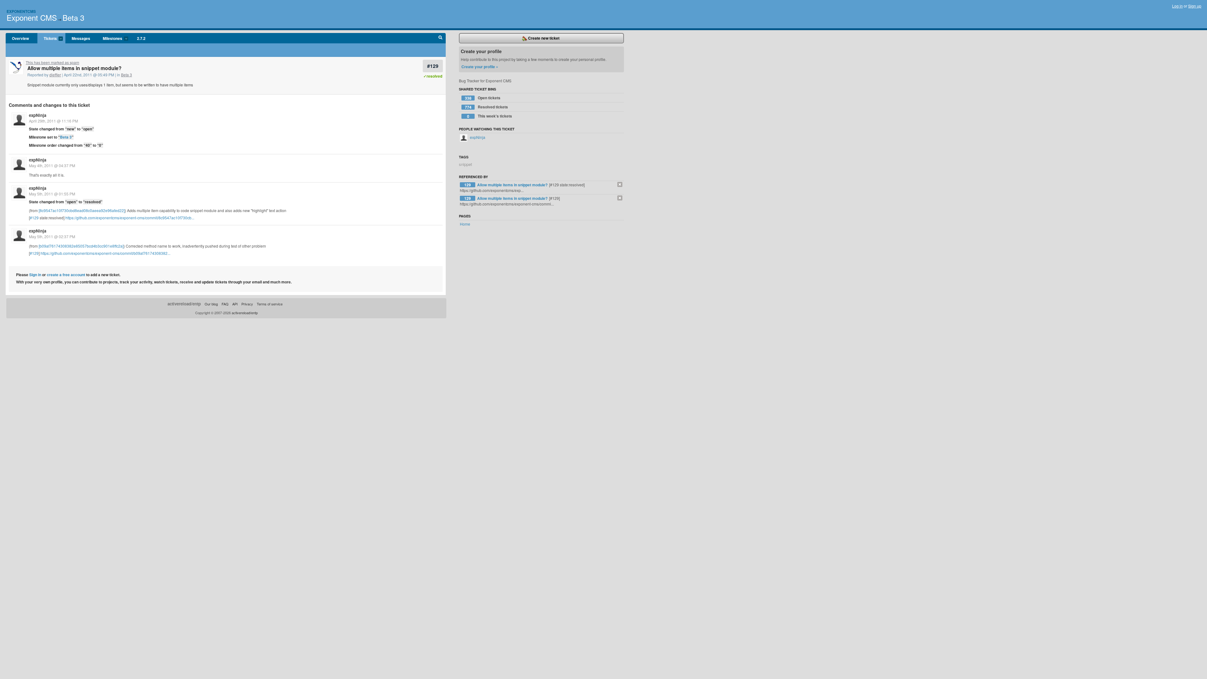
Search (440, 38)
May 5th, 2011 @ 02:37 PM (52, 236)
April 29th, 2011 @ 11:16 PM (53, 120)
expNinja (37, 115)
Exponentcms (21, 11)
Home (465, 224)
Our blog (211, 303)
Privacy (247, 303)
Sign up (1194, 5)
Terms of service (270, 303)
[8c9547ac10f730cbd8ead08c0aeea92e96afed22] (82, 210)
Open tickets (483, 98)
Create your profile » (479, 66)
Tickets (47, 39)
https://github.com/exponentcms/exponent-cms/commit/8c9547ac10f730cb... (129, 217)
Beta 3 (73, 17)
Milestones (109, 39)
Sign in (35, 274)
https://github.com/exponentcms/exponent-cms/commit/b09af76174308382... (105, 253)
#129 (432, 65)
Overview (20, 38)
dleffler (55, 74)
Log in (1177, 5)
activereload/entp (184, 304)
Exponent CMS (32, 17)
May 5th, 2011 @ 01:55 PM (52, 193)
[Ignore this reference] (619, 184)
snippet (465, 164)
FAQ (225, 303)
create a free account (66, 274)
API (235, 303)
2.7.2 (141, 38)
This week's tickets (489, 116)
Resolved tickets (486, 107)
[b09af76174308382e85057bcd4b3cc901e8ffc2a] (81, 246)
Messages (81, 38)
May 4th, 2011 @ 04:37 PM (52, 165)
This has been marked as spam (52, 62)
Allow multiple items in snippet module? (512, 185)
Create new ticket (543, 38)
